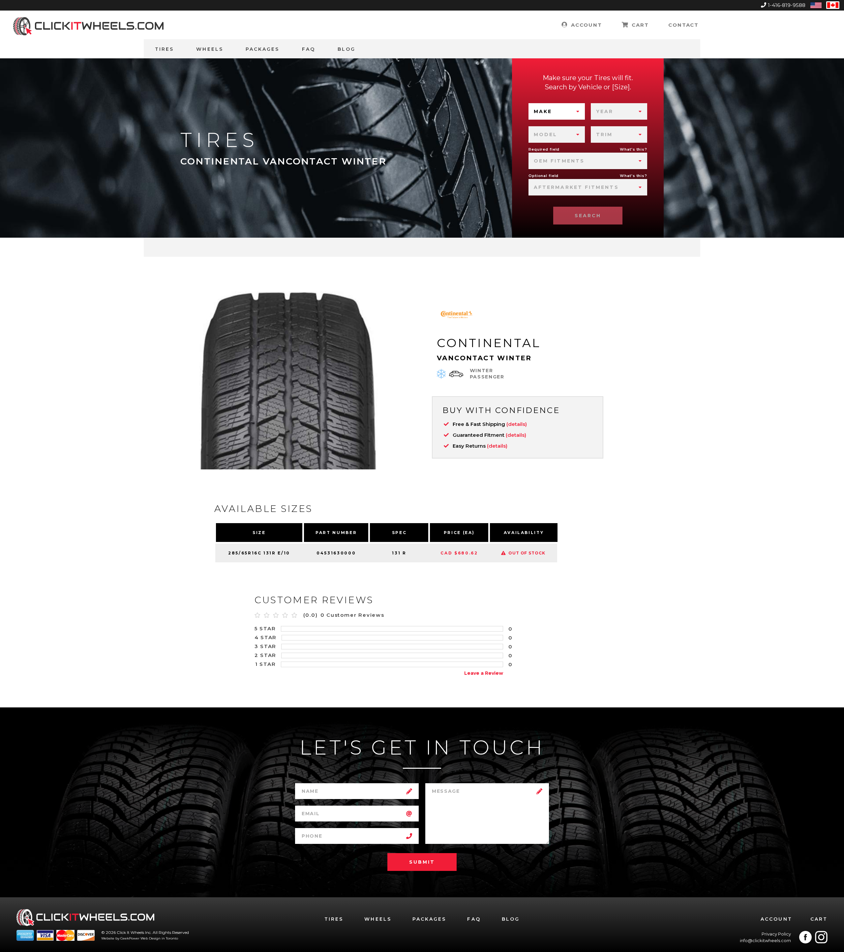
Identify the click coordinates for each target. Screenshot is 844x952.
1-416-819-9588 (786, 5)
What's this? (633, 149)
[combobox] (556, 111)
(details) (516, 424)
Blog (346, 49)
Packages (263, 49)
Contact (683, 25)
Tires (164, 49)
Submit (422, 862)
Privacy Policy (776, 934)
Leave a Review (483, 673)
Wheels (209, 49)
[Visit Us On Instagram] (821, 937)
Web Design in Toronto (159, 938)
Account (585, 25)
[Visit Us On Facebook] (805, 937)
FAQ (308, 49)
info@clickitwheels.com (765, 940)
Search (588, 216)
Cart (639, 25)
